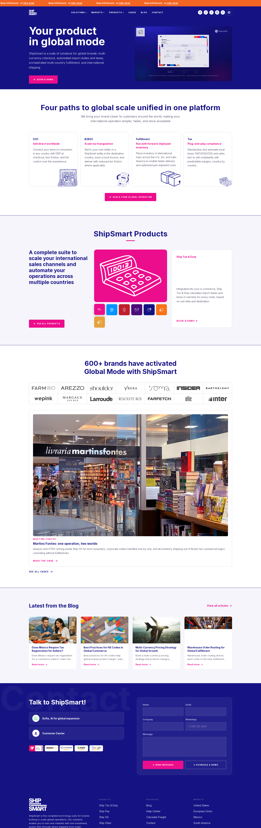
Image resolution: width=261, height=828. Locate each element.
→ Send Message (163, 765)
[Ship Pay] (111, 309)
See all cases (39, 571)
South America (202, 822)
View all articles (217, 605)
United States (201, 805)
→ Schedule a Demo (205, 765)
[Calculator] (217, 12)
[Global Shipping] (149, 309)
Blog (144, 12)
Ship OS (104, 817)
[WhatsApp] (223, 12)
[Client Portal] (211, 12)
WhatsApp (191, 719)
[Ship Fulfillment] (161, 309)
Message (148, 734)
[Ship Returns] (99, 322)
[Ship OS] (124, 309)
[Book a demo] (200, 12)
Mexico (198, 817)
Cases (132, 12)
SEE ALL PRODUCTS (46, 323)
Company (148, 719)
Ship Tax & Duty (108, 805)
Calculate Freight (156, 817)
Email (188, 704)
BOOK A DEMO (43, 79)
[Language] (229, 12)
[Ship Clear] (136, 309)
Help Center (153, 811)
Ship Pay (104, 811)
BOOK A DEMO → (187, 320)
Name (146, 704)
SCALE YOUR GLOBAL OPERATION (130, 196)
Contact (158, 12)
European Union (203, 811)
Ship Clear (105, 822)
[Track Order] (206, 12)
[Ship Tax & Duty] (99, 309)
